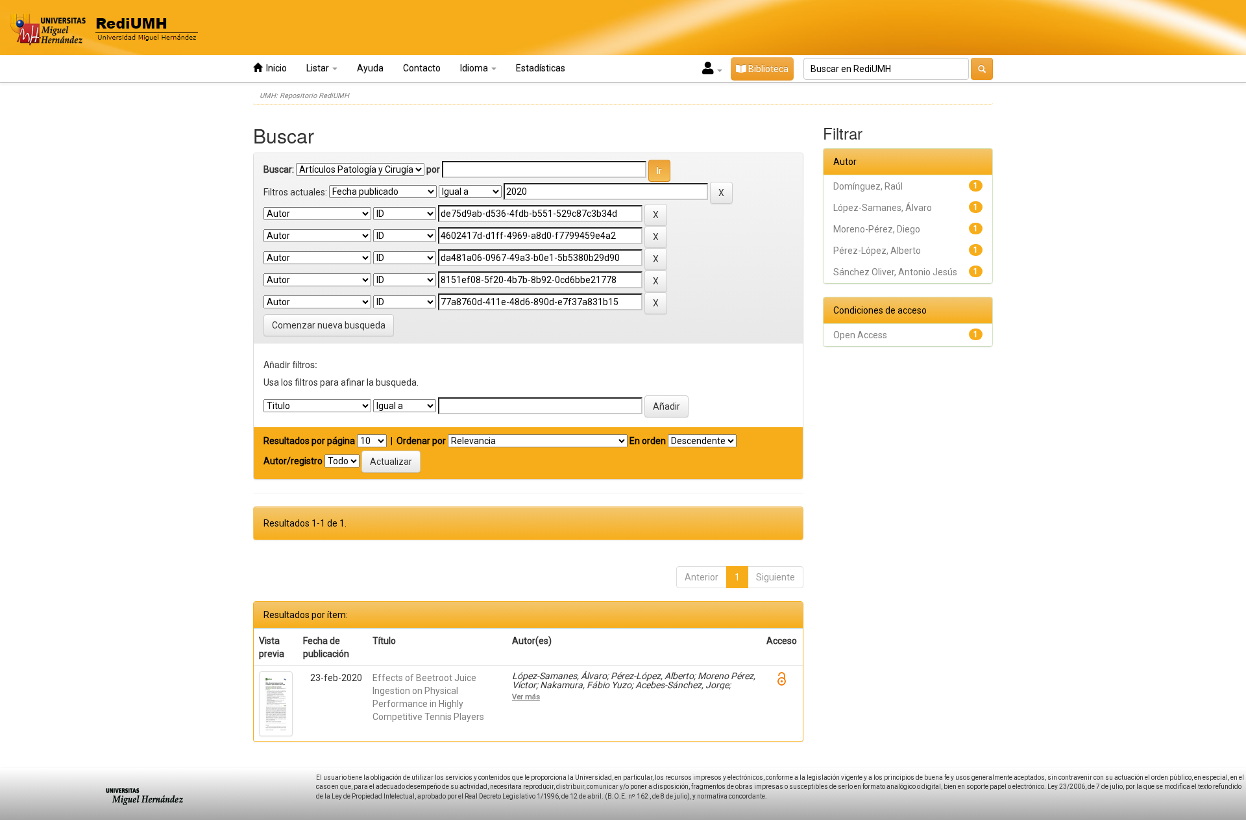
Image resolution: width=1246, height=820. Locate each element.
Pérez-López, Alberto (877, 250)
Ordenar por (421, 441)
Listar (318, 68)
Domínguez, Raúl (868, 186)
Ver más (526, 696)
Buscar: (278, 169)
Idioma (475, 68)
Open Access (860, 335)
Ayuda (370, 68)
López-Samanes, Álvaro (882, 208)
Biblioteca (767, 69)
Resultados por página (309, 441)
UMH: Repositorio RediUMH (304, 96)
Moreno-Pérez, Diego (876, 229)
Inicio (274, 68)
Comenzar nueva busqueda (328, 325)
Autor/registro (293, 461)
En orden (647, 441)
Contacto (422, 68)
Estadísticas (540, 68)
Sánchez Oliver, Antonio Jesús (895, 272)
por (433, 169)
